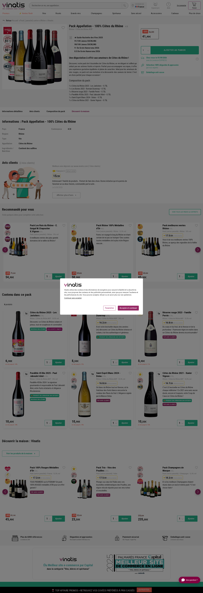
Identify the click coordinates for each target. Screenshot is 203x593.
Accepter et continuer (128, 308)
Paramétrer (109, 308)
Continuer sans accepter (73, 298)
